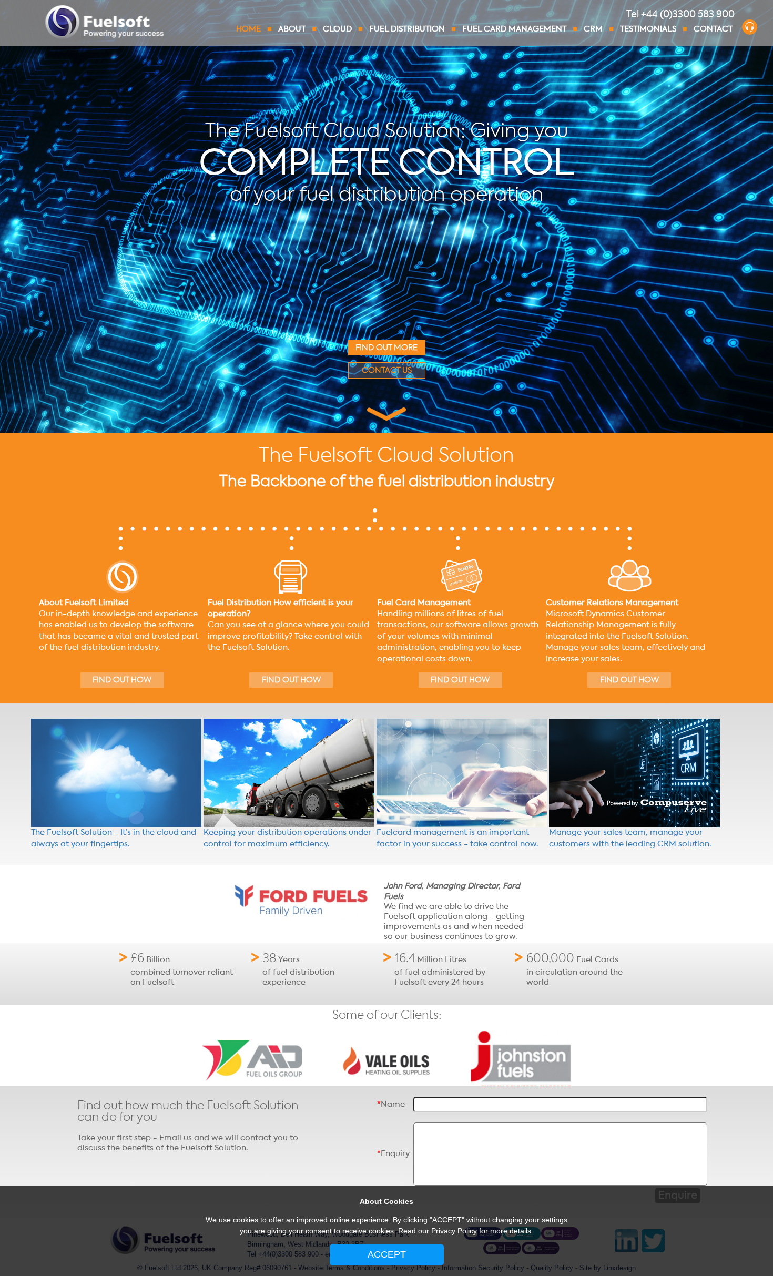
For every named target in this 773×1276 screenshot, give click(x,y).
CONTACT (713, 29)
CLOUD (337, 29)
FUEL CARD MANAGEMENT (514, 29)
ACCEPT (387, 1254)
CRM (593, 29)
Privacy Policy (454, 1231)
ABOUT (292, 29)
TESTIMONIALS (648, 29)
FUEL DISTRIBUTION (407, 29)
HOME (248, 29)
